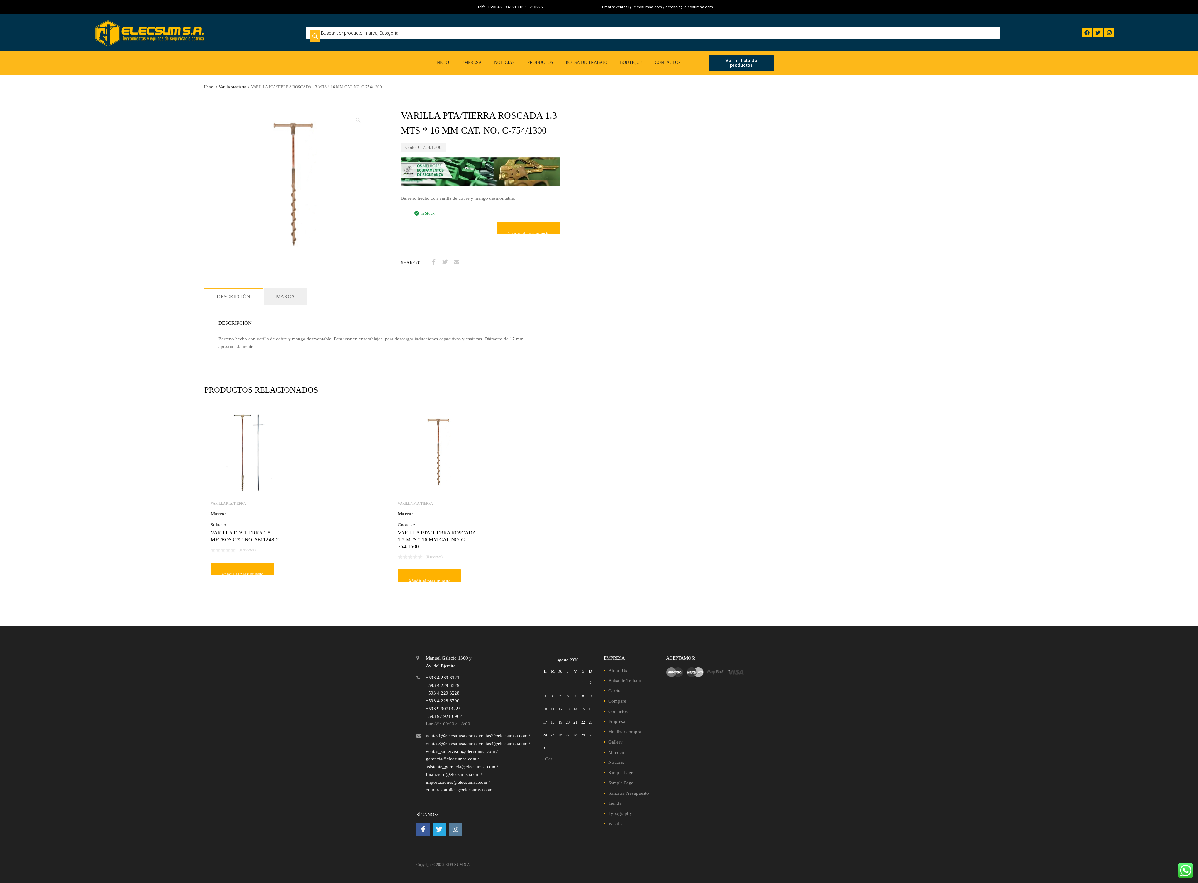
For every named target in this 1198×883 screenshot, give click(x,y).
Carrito (615, 690)
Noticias (504, 62)
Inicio (442, 62)
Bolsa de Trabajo (586, 62)
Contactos (668, 62)
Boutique (631, 62)
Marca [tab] (285, 296)
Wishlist (616, 823)
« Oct (546, 758)
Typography (620, 813)
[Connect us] (423, 829)
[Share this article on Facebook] (433, 262)
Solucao (218, 524)
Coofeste (406, 524)
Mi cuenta (618, 752)
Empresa (471, 62)
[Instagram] (1109, 32)
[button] (358, 120)
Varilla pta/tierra (232, 87)
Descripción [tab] (233, 296)
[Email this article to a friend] (455, 262)
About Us (617, 670)
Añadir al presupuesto (528, 232)
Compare (617, 701)
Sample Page (620, 772)
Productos (540, 62)
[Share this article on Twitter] (444, 262)
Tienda (614, 803)
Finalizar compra (624, 731)
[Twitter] (1098, 32)
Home (209, 87)
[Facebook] (1087, 32)
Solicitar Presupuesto (628, 793)
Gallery (615, 741)
